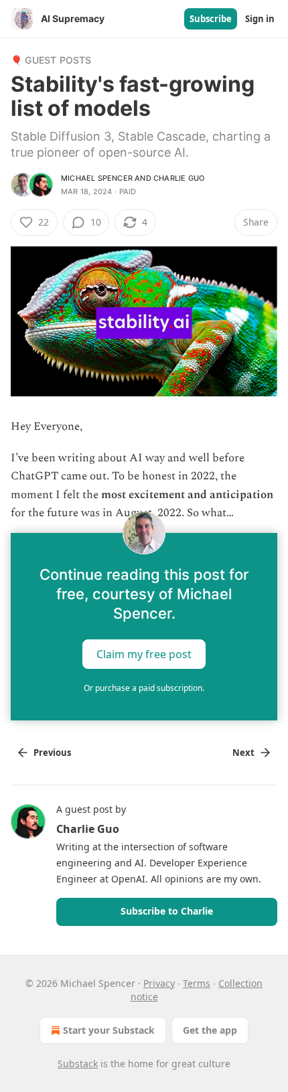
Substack (78, 1063)
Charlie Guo (178, 178)
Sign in (260, 19)
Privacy (159, 983)
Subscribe (211, 19)
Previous (52, 753)
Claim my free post (144, 654)
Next (243, 753)
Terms (196, 983)
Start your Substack (109, 1030)
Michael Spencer (97, 178)
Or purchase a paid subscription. (144, 688)
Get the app (210, 1030)
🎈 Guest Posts (51, 60)
